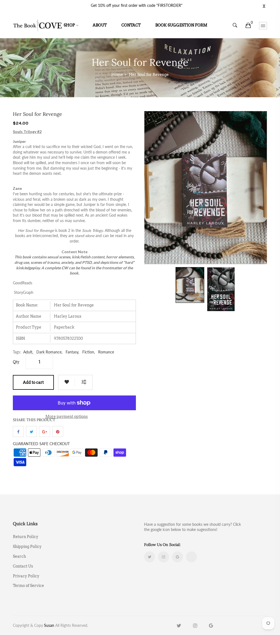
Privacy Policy (26, 576)
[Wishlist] (67, 382)
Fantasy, (72, 352)
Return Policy (25, 536)
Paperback (64, 327)
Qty (16, 362)
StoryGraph (23, 292)
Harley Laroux (67, 316)
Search (19, 556)
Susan (49, 625)
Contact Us (23, 566)
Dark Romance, (49, 352)
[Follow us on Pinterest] (57, 431)
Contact (131, 25)
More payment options (66, 416)
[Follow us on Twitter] (31, 431)
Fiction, (88, 352)
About (100, 25)
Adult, (28, 352)
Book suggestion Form (181, 25)
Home (117, 74)
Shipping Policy (27, 546)
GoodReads (22, 282)
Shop (69, 25)
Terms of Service (28, 585)
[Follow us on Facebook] (18, 431)
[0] (248, 25)
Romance (106, 352)
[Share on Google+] (44, 431)
